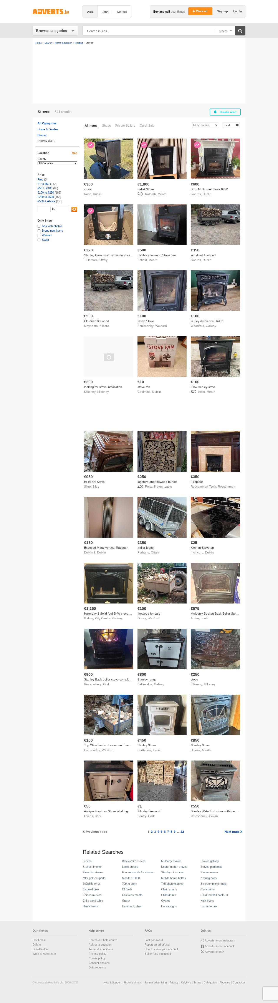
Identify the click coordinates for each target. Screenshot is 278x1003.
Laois (168, 486)
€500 (141, 250)
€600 (195, 184)
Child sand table (93, 900)
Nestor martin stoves (174, 866)
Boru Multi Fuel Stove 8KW (209, 189)
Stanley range (147, 679)
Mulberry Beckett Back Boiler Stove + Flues (220, 613)
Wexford (161, 326)
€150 (88, 542)
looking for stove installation (103, 387)
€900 (88, 674)
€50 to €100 (45, 188)
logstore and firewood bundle (157, 481)
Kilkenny (103, 391)
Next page (232, 831)
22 (182, 831)
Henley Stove (146, 745)
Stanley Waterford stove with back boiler (218, 811)
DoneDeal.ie (40, 949)
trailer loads (145, 547)
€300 (88, 184)
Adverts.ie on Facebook (220, 946)
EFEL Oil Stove (94, 481)
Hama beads (91, 906)
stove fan (143, 387)
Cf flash (127, 889)
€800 (141, 674)
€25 (194, 542)
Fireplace (197, 481)
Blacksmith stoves (134, 861)
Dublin (97, 194)
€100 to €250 (46, 192)
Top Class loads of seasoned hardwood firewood (117, 745)
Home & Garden (48, 129)
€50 (87, 806)
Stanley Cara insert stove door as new (110, 255)
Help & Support (112, 982)
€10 (140, 382)
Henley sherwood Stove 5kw (156, 255)
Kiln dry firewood (148, 811)
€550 (195, 806)
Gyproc (165, 900)
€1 (139, 806)
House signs (169, 906)
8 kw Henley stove (203, 387)
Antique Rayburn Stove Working (106, 811)
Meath (162, 194)
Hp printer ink (208, 906)
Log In (237, 11)
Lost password (154, 940)
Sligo (96, 486)
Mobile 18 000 (131, 878)
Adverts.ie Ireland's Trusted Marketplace (55, 12)
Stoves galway (209, 861)
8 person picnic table (213, 883)
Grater (126, 900)
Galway (211, 326)
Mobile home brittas (173, 878)
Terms (197, 982)
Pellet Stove (145, 189)
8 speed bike (91, 889)
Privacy (174, 982)
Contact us (239, 982)
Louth (204, 618)
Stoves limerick (92, 866)
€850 (195, 740)
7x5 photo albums (172, 883)
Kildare (104, 326)
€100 (141, 316)
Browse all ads (133, 982)
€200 (88, 316)
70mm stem (129, 883)
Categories (210, 982)
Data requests (97, 967)
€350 (195, 250)
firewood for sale (148, 613)
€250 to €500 (46, 197)
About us (225, 982)
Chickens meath (132, 895)
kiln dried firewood (203, 255)
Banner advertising (155, 982)
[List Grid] (229, 125)
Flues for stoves (93, 872)
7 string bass (208, 878)
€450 (141, 740)
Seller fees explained (158, 953)
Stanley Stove (200, 745)
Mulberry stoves (171, 861)
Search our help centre (103, 940)
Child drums (168, 895)
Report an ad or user (157, 944)
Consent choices (99, 963)
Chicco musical (92, 895)
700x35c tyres (92, 883)
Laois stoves (130, 866)
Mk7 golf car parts (94, 878)
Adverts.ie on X (214, 951)
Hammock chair (132, 906)
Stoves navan (209, 872)
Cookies (186, 982)
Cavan (213, 816)
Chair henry (207, 889)
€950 (88, 477)
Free (40, 179)
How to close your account (161, 949)
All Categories (47, 123)
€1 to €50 (43, 184)
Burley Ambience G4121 (207, 321)
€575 (195, 608)
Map (74, 153)
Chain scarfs (169, 889)
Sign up (223, 11)
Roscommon (226, 486)
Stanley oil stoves (172, 872)
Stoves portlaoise (211, 866)
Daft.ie (37, 944)
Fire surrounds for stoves (138, 872)
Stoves (87, 861)
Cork (106, 684)
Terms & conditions (101, 949)
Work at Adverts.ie (44, 953)
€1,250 (90, 608)
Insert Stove (145, 321)
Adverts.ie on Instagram (220, 940)
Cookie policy (97, 958)
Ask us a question (100, 944)
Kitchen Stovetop (202, 547)
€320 (88, 250)
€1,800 (143, 184)
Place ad (202, 11)
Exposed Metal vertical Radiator (106, 547)
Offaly (103, 260)
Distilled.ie (39, 940)
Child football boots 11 (214, 895)
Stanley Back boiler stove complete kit (110, 679)
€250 (141, 477)
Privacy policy (97, 953)
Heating (42, 135)
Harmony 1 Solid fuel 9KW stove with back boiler (117, 613)
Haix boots (207, 900)
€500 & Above (46, 201)
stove (87, 189)
